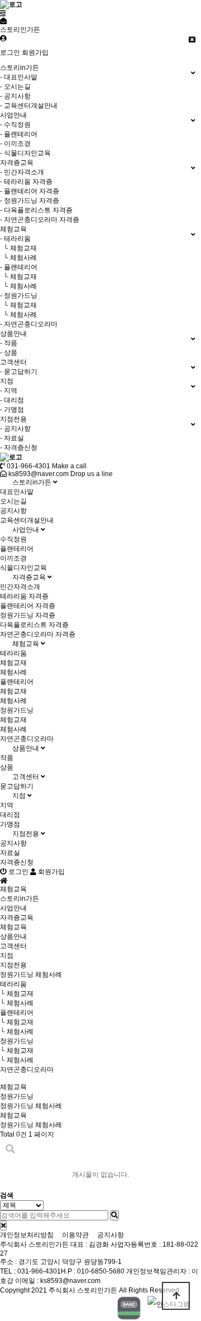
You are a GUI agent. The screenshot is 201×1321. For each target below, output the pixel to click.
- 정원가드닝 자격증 (29, 201)
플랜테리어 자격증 (27, 606)
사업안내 (26, 530)
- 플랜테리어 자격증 (29, 191)
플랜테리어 (17, 549)
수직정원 (13, 539)
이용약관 (75, 1235)
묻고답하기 (17, 786)
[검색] (114, 1215)
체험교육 (26, 644)
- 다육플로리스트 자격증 (36, 210)
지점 (19, 796)
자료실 (10, 853)
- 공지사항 (15, 96)
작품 (6, 758)
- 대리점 (12, 400)
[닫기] (3, 1225)
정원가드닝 (17, 710)
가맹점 (10, 824)
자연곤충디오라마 (27, 739)
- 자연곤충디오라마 (29, 324)
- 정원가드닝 (18, 296)
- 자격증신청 (18, 448)
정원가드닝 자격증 (27, 615)
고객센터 (26, 777)
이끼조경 (13, 558)
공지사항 (13, 511)
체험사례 (13, 672)
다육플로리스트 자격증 (34, 625)
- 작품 (8, 343)
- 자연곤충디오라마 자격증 (39, 220)
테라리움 (13, 653)
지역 (6, 805)
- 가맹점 (12, 410)
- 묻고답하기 (18, 372)
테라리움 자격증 (24, 596)
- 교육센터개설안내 (29, 106)
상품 (6, 767)
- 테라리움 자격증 (26, 182)
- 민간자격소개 (22, 172)
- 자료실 (12, 438)
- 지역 (8, 391)
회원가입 (35, 52)
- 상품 (8, 353)
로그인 (10, 52)
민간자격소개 (20, 587)
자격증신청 (17, 862)
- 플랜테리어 (18, 134)
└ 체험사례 (18, 258)
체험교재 (13, 663)
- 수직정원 (15, 125)
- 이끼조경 (15, 144)
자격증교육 (29, 577)
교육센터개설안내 (27, 520)
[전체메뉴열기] (3, 13)
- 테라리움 (15, 239)
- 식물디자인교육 (25, 153)
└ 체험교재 (18, 248)
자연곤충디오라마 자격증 (37, 634)
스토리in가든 (32, 482)
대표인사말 (17, 492)
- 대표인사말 (18, 77)
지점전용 (26, 834)
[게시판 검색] (10, 1149)
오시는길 (13, 501)
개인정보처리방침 (27, 1235)
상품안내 (26, 748)
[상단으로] (176, 1296)
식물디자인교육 (23, 568)
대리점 (10, 815)
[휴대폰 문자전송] (3, 21)
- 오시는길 (15, 87)
